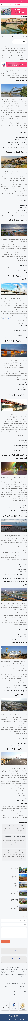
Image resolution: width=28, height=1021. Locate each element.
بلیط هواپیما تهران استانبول (13, 988)
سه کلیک (6, 1019)
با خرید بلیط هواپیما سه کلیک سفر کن (19, 1)
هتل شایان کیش (15, 994)
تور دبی (6, 983)
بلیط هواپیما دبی (24, 994)
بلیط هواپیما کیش (23, 986)
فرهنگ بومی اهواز (6, 319)
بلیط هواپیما (24, 983)
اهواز (16, 37)
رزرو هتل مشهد (15, 991)
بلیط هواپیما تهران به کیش (13, 983)
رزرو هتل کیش (15, 997)
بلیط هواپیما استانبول (23, 988)
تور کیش (25, 997)
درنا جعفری (12, 37)
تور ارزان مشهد (5, 986)
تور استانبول (16, 986)
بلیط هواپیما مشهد (23, 991)
